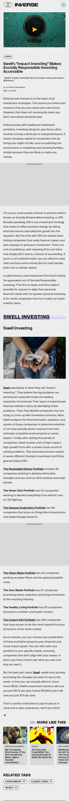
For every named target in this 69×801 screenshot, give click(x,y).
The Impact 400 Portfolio (19, 620)
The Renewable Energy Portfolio (23, 469)
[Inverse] (26, 4)
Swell (6, 388)
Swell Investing (26, 316)
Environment (13, 781)
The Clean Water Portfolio (19, 573)
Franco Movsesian (17, 87)
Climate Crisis (39, 781)
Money (9, 787)
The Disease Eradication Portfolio (24, 508)
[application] (34, 29)
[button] (34, 29)
